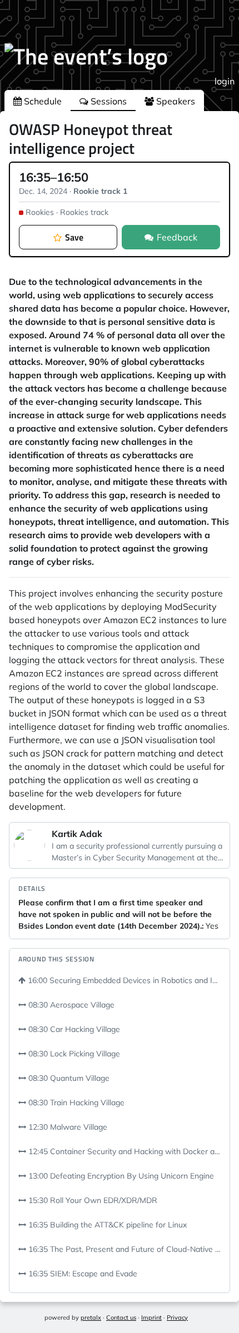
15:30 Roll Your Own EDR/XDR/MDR (91, 1200)
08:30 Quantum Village (67, 1078)
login (225, 81)
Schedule (42, 101)
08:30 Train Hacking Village (75, 1103)
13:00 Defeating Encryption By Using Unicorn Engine (120, 1176)
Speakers (174, 101)
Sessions (107, 101)
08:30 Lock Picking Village (73, 1054)
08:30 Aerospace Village (70, 1005)
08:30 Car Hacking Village (73, 1029)
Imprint (151, 1317)
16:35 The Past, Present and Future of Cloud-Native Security (123, 1249)
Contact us (121, 1317)
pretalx (91, 1317)
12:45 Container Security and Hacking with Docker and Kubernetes (123, 1151)
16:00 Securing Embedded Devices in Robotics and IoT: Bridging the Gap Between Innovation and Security (123, 980)
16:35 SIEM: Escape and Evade (81, 1274)
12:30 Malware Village (66, 1127)
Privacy (177, 1317)
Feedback (177, 237)
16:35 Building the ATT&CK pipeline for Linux (106, 1225)
